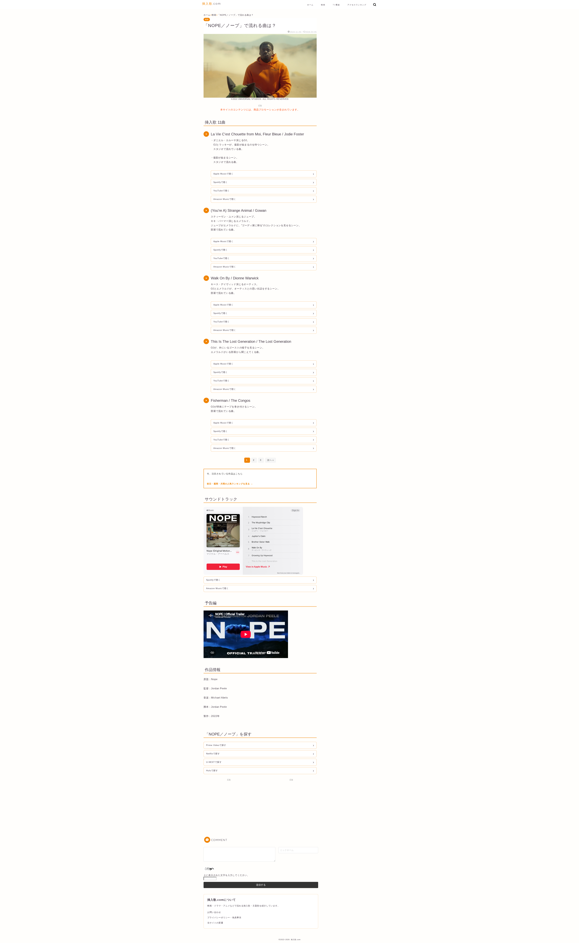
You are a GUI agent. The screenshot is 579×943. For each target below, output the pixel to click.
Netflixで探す (213, 753)
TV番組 (336, 5)
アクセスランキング (356, 5)
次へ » (270, 460)
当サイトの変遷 (215, 923)
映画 (323, 5)
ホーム (310, 5)
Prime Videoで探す (216, 745)
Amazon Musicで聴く (224, 199)
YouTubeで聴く (221, 190)
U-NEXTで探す (214, 762)
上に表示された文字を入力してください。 (226, 875)
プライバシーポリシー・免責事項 (224, 917)
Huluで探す (212, 770)
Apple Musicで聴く (223, 174)
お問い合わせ (214, 912)
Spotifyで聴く (220, 182)
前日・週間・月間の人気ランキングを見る (229, 484)
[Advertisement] (229, 803)
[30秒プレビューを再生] (206, 134)
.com (211, 3)
